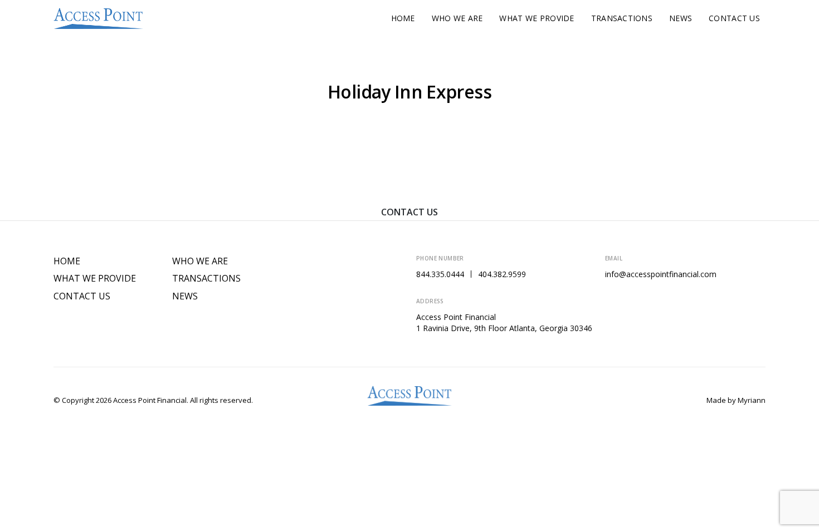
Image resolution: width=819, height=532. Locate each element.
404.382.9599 (502, 274)
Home (403, 18)
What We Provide (536, 18)
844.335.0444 (440, 274)
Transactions (621, 18)
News (680, 18)
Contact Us (734, 18)
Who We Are (457, 18)
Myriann (752, 400)
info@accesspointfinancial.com (660, 274)
